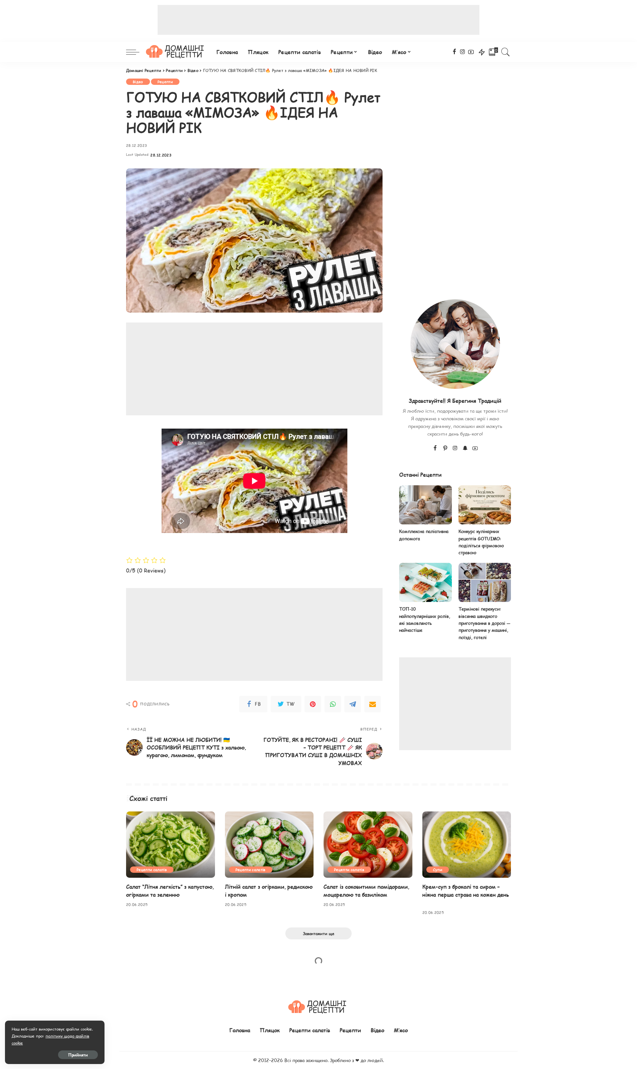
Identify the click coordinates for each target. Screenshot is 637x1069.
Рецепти (165, 81)
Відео (138, 81)
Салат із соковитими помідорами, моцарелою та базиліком (366, 890)
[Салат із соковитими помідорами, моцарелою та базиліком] (367, 844)
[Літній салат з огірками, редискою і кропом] (269, 844)
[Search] (505, 52)
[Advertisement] (318, 20)
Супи (437, 869)
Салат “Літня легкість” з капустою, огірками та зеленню (170, 890)
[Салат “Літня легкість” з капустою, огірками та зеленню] (170, 844)
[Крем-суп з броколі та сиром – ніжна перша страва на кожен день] (466, 844)
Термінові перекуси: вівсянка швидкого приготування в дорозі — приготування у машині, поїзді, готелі (484, 623)
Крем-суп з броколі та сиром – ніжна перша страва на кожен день (465, 890)
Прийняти (78, 1054)
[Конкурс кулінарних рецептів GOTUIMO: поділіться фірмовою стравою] (485, 505)
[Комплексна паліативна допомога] (425, 505)
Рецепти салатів (152, 869)
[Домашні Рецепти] (176, 52)
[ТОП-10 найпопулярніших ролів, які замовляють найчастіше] (425, 582)
